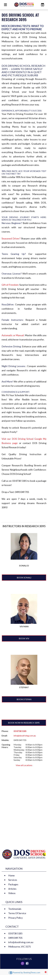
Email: (4, 735)
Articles (12, 888)
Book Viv (24, 638)
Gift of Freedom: (10, 284)
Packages (13, 884)
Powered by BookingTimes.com (26, 972)
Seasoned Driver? (11, 238)
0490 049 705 (15, 937)
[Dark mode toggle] (46, 972)
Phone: (5, 731)
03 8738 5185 (20, 731)
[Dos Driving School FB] (27, 963)
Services (12, 879)
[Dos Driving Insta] (22, 963)
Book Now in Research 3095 (24, 722)
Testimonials (14, 908)
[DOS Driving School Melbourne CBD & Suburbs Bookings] (42, 4)
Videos (11, 893)
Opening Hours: (6, 745)
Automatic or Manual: (13, 335)
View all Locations (24, 765)
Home (11, 875)
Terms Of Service (17, 913)
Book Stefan (24, 699)
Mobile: (5, 740)
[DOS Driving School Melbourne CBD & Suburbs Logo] (24, 5)
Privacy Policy (15, 917)
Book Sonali (24, 577)
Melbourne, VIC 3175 (19, 946)
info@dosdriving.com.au (25, 735)
